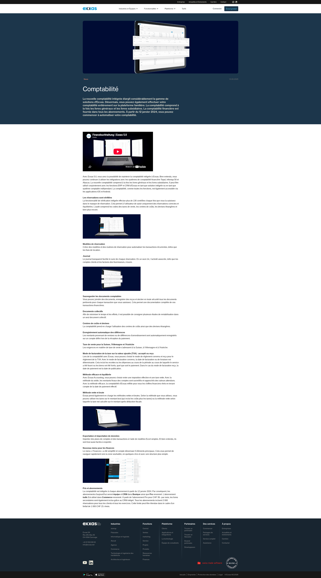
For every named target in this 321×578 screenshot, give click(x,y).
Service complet (209, 539)
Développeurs (189, 547)
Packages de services (208, 533)
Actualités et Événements (198, 2)
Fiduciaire (114, 532)
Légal (220, 575)
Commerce (115, 549)
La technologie (167, 539)
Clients (164, 528)
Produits (146, 549)
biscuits (183, 575)
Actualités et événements (227, 533)
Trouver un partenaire (188, 529)
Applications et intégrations (167, 533)
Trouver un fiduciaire (188, 536)
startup (113, 528)
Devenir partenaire (188, 542)
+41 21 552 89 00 (89, 542)
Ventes (145, 532)
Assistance (207, 543)
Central (145, 528)
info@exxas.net (89, 545)
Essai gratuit (231, 9)
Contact (223, 2)
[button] (128, 8)
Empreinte (192, 575)
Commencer (207, 528)
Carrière (214, 2)
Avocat (113, 541)
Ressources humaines (147, 554)
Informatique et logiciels (120, 537)
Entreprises (226, 528)
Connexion (217, 9)
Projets (145, 545)
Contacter (226, 543)
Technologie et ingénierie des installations (122, 554)
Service (145, 541)
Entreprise (181, 2)
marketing (146, 537)
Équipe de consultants (170, 543)
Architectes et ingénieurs (120, 559)
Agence (114, 545)
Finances (146, 559)
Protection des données (207, 575)
